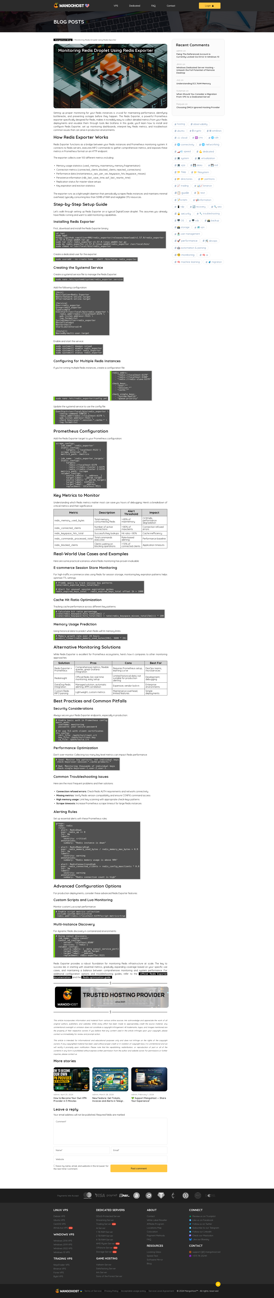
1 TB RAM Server (104, 1232)
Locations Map (154, 1227)
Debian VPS (59, 1216)
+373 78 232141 (200, 1255)
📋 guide (183, 193)
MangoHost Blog (63, 40)
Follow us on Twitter (202, 1224)
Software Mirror (155, 1259)
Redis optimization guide (97, 977)
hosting (181, 124)
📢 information (203, 200)
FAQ (153, 5)
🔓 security (184, 213)
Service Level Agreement (161, 1291)
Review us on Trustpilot (204, 1216)
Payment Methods (156, 1235)
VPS (116, 5)
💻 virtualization (206, 158)
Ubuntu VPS (59, 1220)
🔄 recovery (199, 206)
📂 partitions (208, 178)
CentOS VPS (60, 1224)
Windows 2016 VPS (63, 1240)
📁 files (181, 172)
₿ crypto (196, 130)
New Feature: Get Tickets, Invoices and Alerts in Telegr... (108, 1099)
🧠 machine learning (188, 261)
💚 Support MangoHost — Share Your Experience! (148, 1099)
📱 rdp (180, 206)
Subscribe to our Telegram (206, 1227)
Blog (149, 1263)
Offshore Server (104, 1247)
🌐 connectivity (185, 144)
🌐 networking (210, 144)
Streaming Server (105, 1220)
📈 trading (183, 185)
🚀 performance (187, 240)
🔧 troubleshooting (209, 213)
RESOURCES (155, 1245)
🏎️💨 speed (184, 151)
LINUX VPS (61, 1210)
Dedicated (134, 5)
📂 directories (184, 178)
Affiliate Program (155, 1224)
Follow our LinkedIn (202, 1231)
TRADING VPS (63, 1258)
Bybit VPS (58, 1276)
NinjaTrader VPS (61, 1264)
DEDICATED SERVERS (110, 1210)
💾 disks (197, 165)
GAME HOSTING (106, 1258)
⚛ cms (199, 137)
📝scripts (182, 199)
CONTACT (196, 1245)
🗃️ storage (183, 227)
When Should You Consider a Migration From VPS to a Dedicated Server (196, 95)
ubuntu (181, 130)
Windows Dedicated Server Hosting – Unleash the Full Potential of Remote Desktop (195, 70)
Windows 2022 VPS (63, 1248)
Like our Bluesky (201, 1239)
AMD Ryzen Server (105, 1243)
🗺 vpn (60, 1088)
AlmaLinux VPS (61, 1227)
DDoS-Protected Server (108, 1216)
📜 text (201, 192)
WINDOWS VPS (64, 1234)
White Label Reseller (157, 1220)
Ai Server (100, 1228)
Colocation (152, 1231)
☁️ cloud (182, 137)
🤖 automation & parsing (191, 247)
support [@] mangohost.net (206, 1252)
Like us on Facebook (203, 1220)
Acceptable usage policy (133, 1291)
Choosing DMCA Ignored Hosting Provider (198, 107)
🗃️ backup (213, 220)
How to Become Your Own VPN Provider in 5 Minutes (70, 1099)
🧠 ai (205, 254)
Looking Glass (154, 1252)
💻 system (183, 158)
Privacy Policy (111, 1291)
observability (200, 124)
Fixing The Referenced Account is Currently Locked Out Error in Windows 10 (197, 55)
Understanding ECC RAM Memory (193, 83)
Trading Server (103, 1224)
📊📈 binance (204, 185)
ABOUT (152, 1210)
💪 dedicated (206, 151)
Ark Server (101, 1272)
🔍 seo (218, 206)
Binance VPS (60, 1268)
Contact (171, 5)
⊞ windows (215, 130)
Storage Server (104, 1251)
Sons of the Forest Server (109, 1276)
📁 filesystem (201, 172)
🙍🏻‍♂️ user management (188, 233)
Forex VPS (59, 1272)
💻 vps (181, 165)
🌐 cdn (214, 137)
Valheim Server (103, 1264)
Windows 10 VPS (62, 1252)
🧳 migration (215, 262)
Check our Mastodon (202, 1235)
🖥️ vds (195, 220)
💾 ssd (214, 165)
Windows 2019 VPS (63, 1244)
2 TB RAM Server (104, 1235)
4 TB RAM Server (104, 1239)
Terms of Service (92, 1291)
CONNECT (196, 1210)
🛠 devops (211, 240)
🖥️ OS (180, 220)
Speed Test (152, 1255)
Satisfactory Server (106, 1268)
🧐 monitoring (185, 255)
